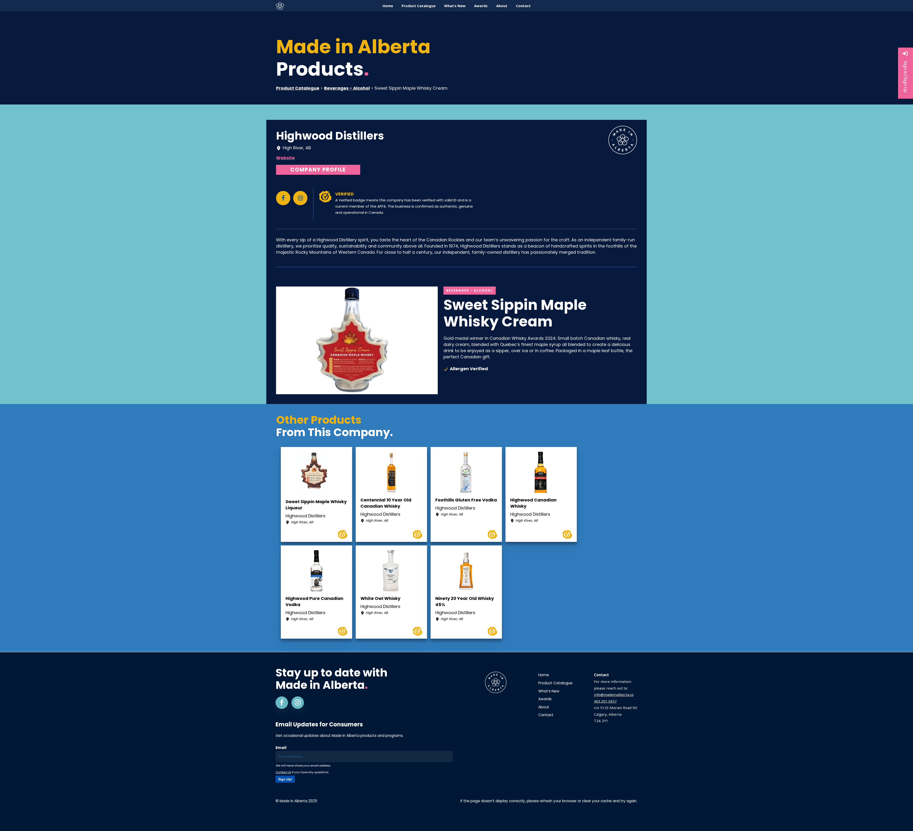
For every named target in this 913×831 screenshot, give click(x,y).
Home (543, 674)
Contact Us (283, 772)
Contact (546, 714)
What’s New (548, 691)
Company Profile (318, 169)
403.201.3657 (605, 701)
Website (285, 158)
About (543, 707)
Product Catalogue (297, 88)
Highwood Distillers (330, 135)
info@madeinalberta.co (614, 694)
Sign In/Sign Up (905, 77)
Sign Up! (285, 779)
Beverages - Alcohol (347, 88)
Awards (545, 698)
